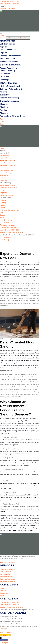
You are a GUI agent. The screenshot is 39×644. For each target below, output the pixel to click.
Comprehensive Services (11, 449)
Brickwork (4, 77)
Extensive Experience (10, 437)
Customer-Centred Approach (13, 469)
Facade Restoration (8, 68)
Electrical (4, 104)
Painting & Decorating (9, 98)
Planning (4, 113)
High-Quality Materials (10, 458)
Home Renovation (7, 59)
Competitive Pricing (9, 492)
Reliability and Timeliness (11, 481)
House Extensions (8, 50)
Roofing (3, 110)
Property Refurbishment (10, 56)
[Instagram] (1, 643)
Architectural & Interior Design (13, 116)
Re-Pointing (5, 74)
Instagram (5, 643)
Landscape (4, 80)
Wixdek (4, 629)
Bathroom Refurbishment (11, 89)
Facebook (5, 640)
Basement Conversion (9, 62)
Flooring (3, 92)
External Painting (7, 71)
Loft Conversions (7, 44)
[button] (19, 437)
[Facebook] (1, 640)
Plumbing (4, 107)
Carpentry (4, 95)
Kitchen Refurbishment (10, 86)
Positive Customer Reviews (12, 504)
